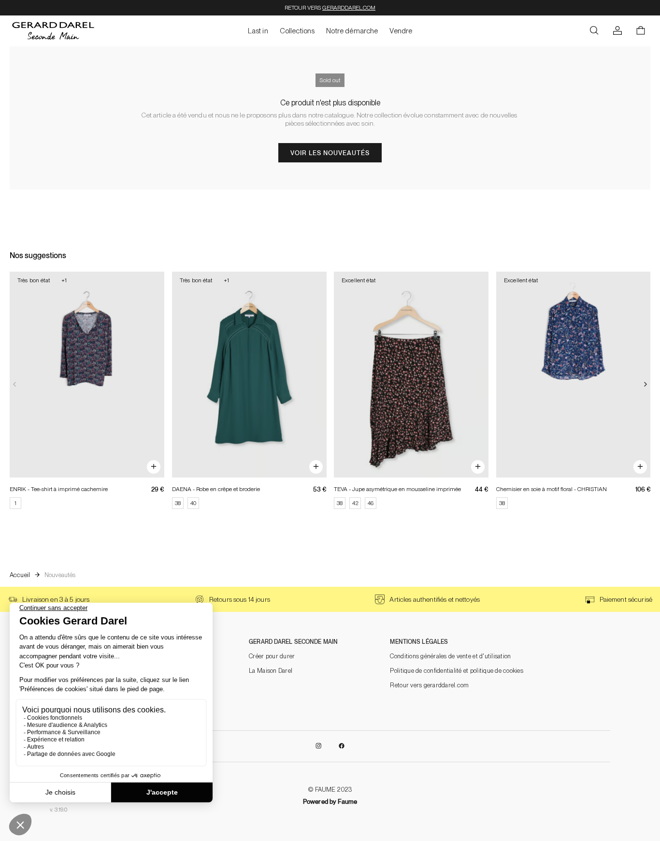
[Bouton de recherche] (594, 30)
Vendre (400, 31)
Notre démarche (352, 31)
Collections (297, 31)
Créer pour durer (272, 656)
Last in (258, 31)
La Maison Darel (270, 670)
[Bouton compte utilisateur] (617, 30)
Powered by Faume (330, 801)
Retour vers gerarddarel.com (429, 685)
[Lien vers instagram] (318, 746)
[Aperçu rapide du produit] (153, 467)
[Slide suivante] (645, 385)
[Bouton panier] (640, 30)
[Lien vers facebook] (341, 746)
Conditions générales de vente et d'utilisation (450, 656)
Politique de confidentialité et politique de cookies (456, 670)
